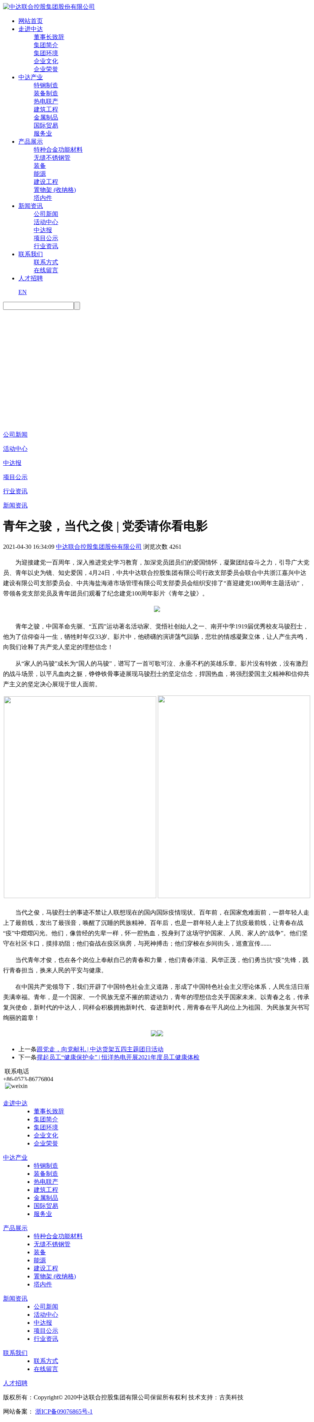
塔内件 (43, 198)
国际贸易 (46, 125)
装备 (40, 165)
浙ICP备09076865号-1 (64, 1411)
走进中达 (30, 29)
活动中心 (46, 222)
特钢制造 (46, 85)
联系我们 (30, 254)
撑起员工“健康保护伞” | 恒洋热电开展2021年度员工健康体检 (118, 1057)
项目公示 (46, 238)
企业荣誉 (46, 69)
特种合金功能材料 (58, 149)
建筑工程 (46, 109)
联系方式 (46, 262)
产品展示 (30, 141)
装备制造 (46, 93)
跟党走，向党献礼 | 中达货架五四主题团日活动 (100, 1049)
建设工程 (46, 181)
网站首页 (30, 21)
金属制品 (46, 117)
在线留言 (46, 270)
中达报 (43, 230)
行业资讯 (46, 246)
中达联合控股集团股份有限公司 (99, 546)
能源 (40, 173)
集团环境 (46, 53)
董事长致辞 (49, 37)
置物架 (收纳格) (55, 190)
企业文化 (46, 61)
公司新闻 (46, 214)
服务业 (43, 133)
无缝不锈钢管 (52, 157)
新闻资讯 (30, 206)
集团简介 (46, 45)
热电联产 (46, 101)
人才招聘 (30, 278)
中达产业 (30, 77)
